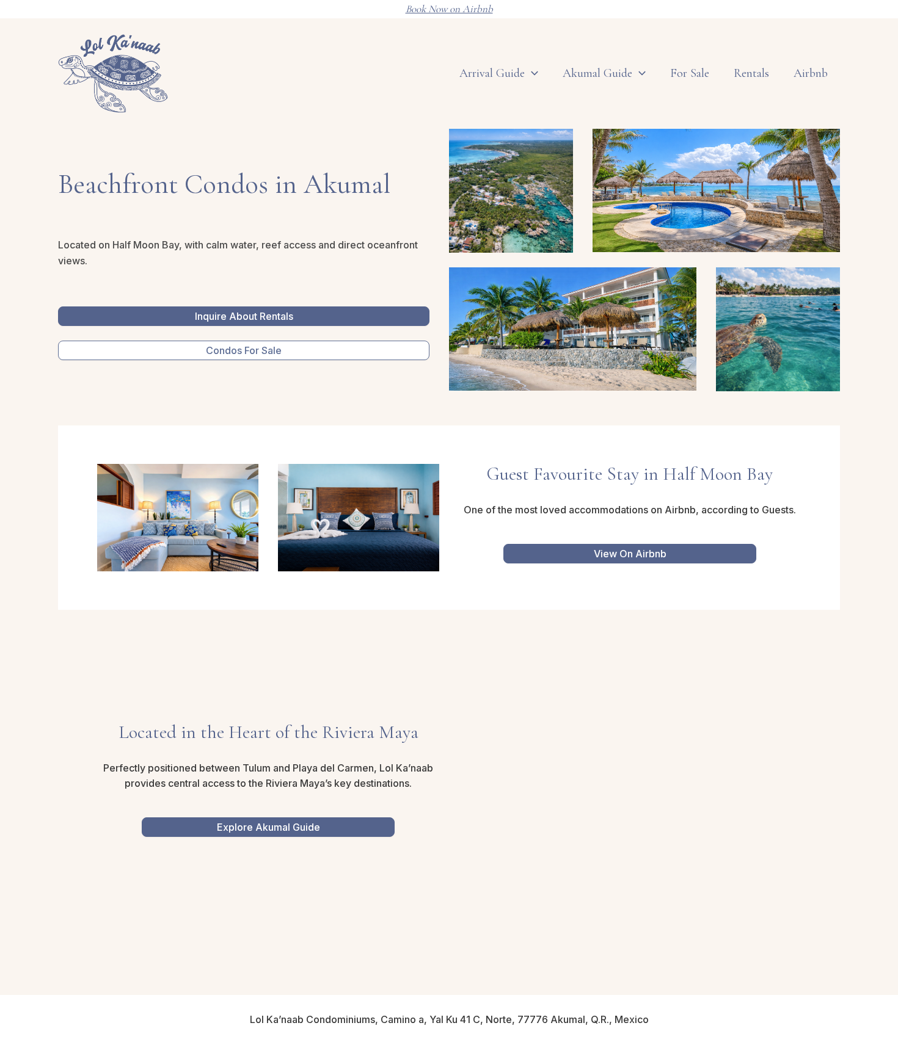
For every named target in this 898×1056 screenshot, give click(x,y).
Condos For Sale (244, 350)
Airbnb (811, 73)
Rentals (751, 73)
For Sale (689, 73)
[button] (639, 73)
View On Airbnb (630, 554)
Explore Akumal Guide (268, 827)
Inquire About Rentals (244, 316)
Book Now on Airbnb (449, 8)
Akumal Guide (597, 73)
